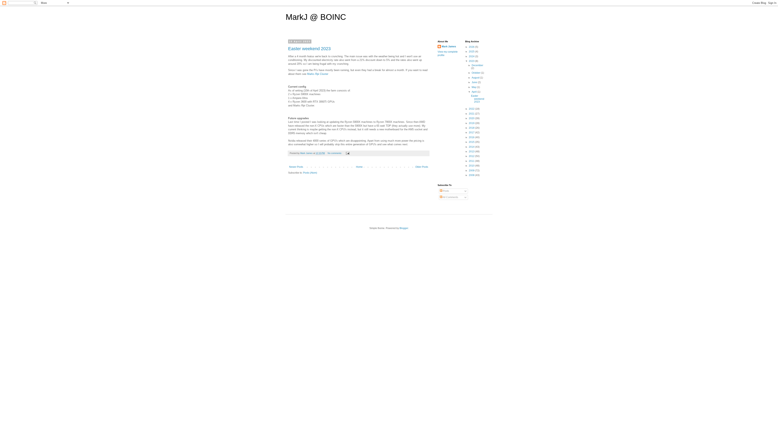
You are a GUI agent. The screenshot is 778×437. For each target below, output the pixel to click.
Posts (445, 191)
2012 (472, 156)
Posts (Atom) (310, 172)
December (477, 65)
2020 (472, 118)
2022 (472, 108)
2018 (472, 127)
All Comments (450, 197)
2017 (472, 132)
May (474, 87)
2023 (472, 61)
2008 (472, 175)
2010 (472, 165)
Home (359, 166)
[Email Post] (347, 153)
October (476, 72)
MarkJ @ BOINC (316, 17)
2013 (472, 151)
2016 (472, 137)
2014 (472, 146)
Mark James (449, 46)
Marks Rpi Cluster (317, 73)
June (475, 82)
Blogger (404, 228)
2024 (472, 56)
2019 (472, 123)
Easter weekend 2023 (309, 48)
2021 (472, 113)
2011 (472, 161)
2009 (472, 170)
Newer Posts (296, 166)
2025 (472, 51)
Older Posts (421, 166)
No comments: (335, 153)
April (474, 91)
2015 (472, 142)
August (476, 77)
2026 (472, 47)
